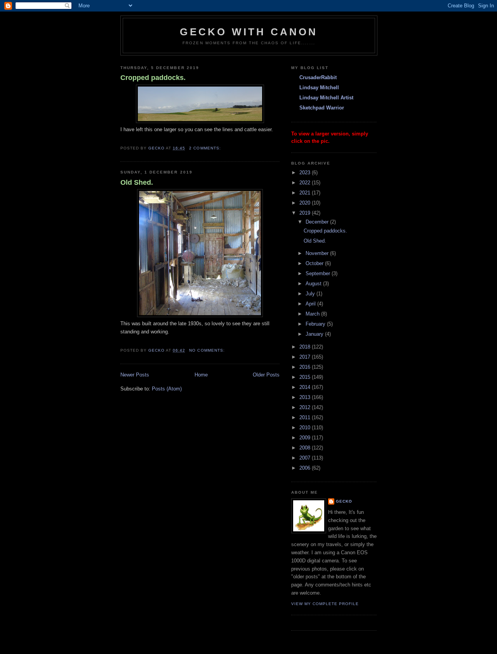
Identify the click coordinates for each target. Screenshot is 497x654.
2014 (305, 387)
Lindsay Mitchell (319, 87)
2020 (305, 203)
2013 (305, 397)
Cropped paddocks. (153, 78)
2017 (305, 357)
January (315, 334)
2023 (305, 172)
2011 (305, 417)
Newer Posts (134, 375)
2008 (305, 448)
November (318, 253)
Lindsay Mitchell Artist (326, 98)
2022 (305, 183)
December (318, 222)
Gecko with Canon (249, 32)
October (315, 263)
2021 (305, 193)
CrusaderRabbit (318, 77)
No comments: (207, 350)
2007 (305, 458)
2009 (305, 438)
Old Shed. (136, 182)
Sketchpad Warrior (321, 108)
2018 (305, 347)
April (311, 304)
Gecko (344, 501)
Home (201, 375)
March (313, 314)
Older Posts (266, 375)
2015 (305, 377)
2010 (305, 427)
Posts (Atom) (167, 389)
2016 (305, 367)
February (316, 324)
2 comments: (205, 148)
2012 (305, 407)
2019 (305, 213)
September (319, 273)
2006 (305, 468)
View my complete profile (325, 604)
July (311, 294)
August (314, 283)
